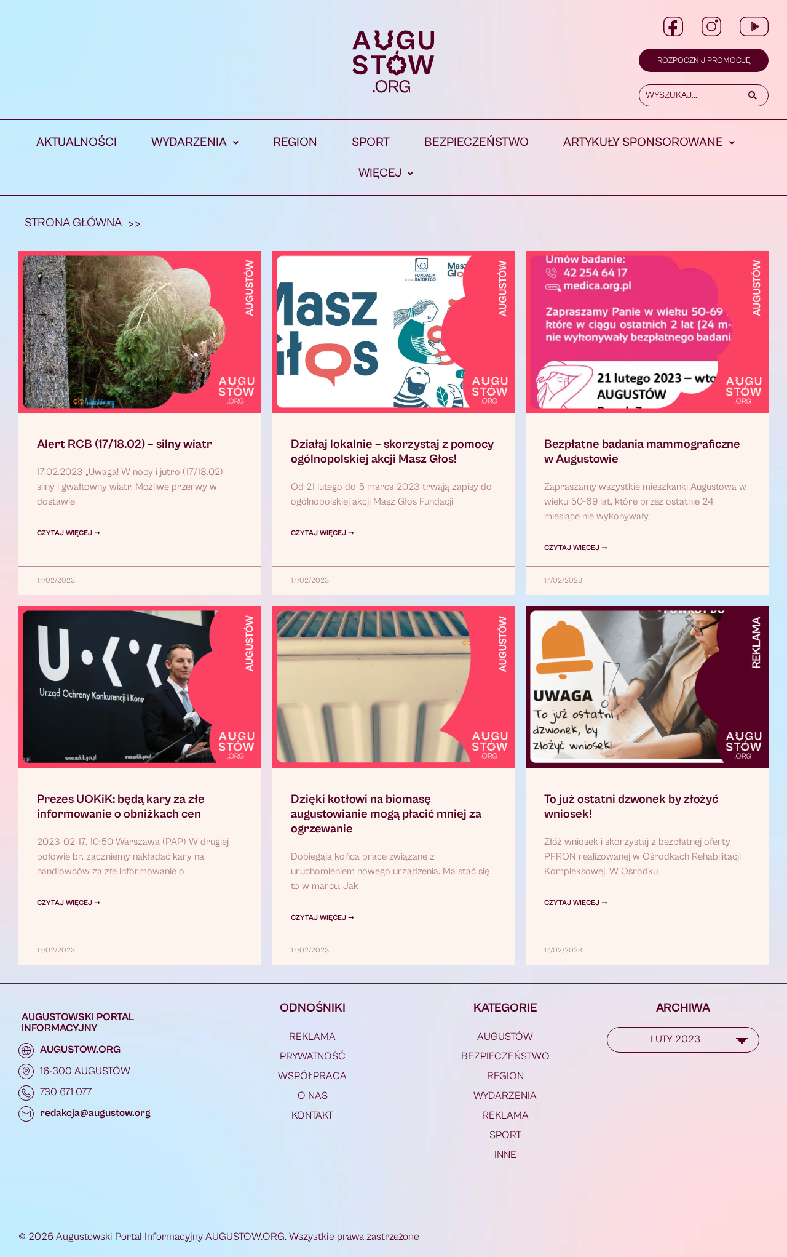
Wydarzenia (189, 142)
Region (295, 142)
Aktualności (76, 142)
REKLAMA (312, 1037)
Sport (371, 142)
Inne (505, 1155)
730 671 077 (66, 1092)
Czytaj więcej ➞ (68, 533)
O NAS (313, 1096)
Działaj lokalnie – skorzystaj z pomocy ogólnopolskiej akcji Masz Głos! (392, 451)
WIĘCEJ (379, 173)
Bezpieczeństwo (476, 142)
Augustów (505, 1037)
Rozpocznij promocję (703, 60)
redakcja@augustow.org (95, 1113)
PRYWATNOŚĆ (313, 1056)
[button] (195, 142)
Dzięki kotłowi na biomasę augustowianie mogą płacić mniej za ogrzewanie (386, 814)
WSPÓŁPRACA (312, 1076)
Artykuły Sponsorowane (643, 142)
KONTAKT (312, 1115)
